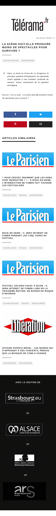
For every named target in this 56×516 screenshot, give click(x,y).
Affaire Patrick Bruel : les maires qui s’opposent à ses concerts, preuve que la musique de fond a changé (27, 350)
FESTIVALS (23, 195)
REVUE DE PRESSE (28, 60)
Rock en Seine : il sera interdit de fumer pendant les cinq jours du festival (25, 235)
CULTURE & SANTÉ (9, 195)
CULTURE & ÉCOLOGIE (11, 60)
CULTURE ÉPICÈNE (9, 363)
